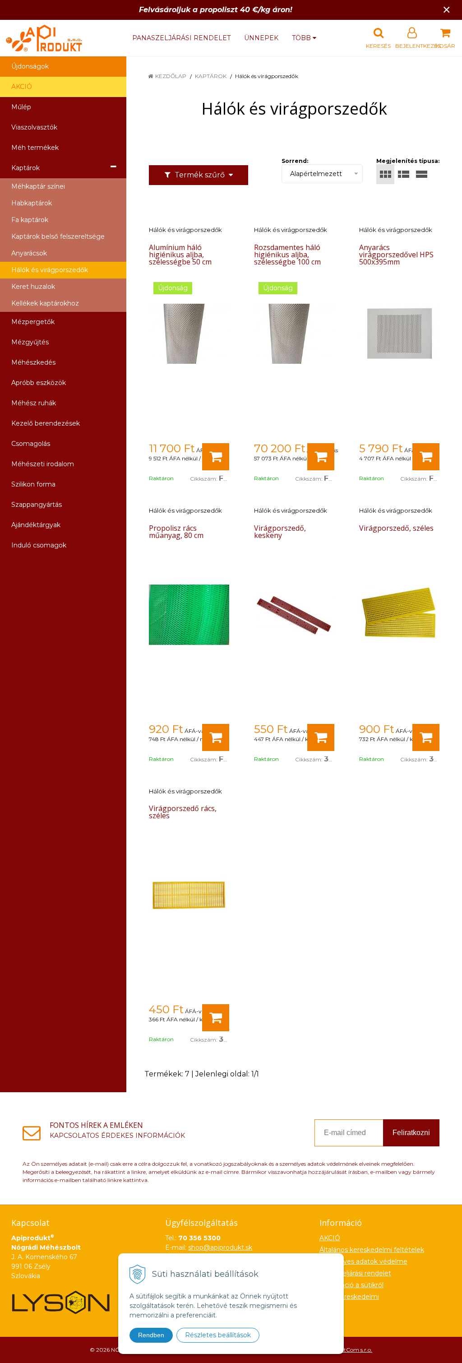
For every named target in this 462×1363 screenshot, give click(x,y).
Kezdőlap (170, 76)
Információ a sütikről (351, 1285)
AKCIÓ (21, 87)
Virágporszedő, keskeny (280, 531)
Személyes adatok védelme (363, 1261)
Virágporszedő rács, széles (183, 812)
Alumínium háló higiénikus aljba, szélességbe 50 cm (180, 254)
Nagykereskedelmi (349, 1297)
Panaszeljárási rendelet (181, 38)
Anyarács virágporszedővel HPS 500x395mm (396, 254)
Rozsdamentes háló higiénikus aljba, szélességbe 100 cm (287, 254)
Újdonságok (30, 66)
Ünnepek (261, 38)
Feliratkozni (411, 1132)
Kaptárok (210, 76)
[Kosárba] (215, 456)
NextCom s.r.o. (353, 1349)
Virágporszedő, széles (396, 528)
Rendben (151, 1335)
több (302, 38)
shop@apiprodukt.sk (220, 1247)
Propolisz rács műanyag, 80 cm (176, 531)
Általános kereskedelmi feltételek (371, 1250)
